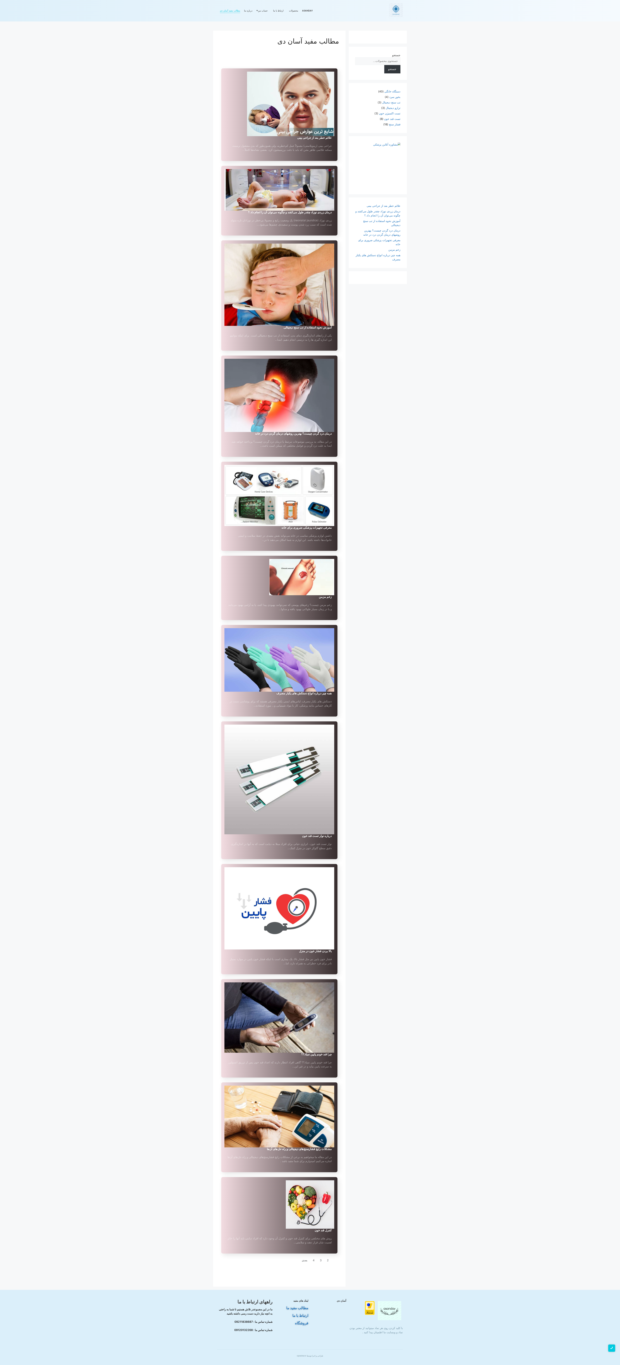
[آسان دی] (389, 1310)
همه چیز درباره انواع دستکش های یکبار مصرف (304, 693)
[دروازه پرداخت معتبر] (363, 1308)
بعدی (304, 1260)
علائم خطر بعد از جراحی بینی (314, 137)
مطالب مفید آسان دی (230, 10)
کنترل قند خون (323, 1230)
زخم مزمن (325, 596)
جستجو (396, 55)
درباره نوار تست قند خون (317, 836)
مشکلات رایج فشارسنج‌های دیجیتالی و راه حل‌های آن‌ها (299, 1149)
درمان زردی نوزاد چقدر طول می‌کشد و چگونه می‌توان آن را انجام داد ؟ (290, 212)
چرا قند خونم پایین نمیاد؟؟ (316, 1054)
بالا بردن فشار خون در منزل (315, 951)
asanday (307, 10)
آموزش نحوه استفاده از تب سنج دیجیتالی (308, 327)
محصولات (293, 10)
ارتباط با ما (278, 10)
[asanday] (396, 10)
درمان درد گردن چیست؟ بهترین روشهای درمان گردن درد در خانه (293, 433)
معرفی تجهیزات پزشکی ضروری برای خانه (306, 527)
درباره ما (248, 10)
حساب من (263, 10)
